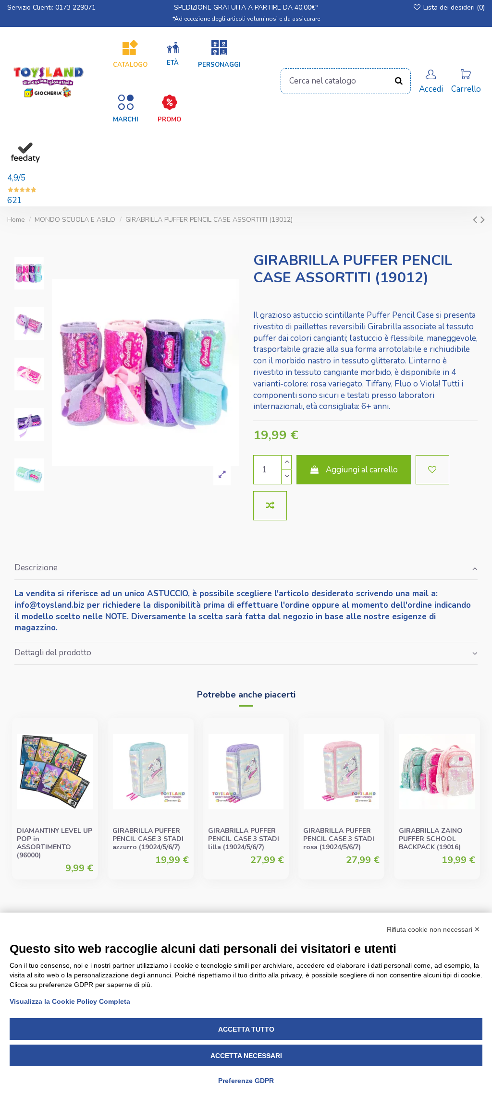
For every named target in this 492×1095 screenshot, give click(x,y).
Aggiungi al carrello (362, 469)
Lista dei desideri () (453, 7)
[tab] (246, 568)
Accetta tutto (246, 1029)
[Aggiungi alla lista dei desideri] (432, 470)
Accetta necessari (246, 1055)
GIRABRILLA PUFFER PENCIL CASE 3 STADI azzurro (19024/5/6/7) (148, 839)
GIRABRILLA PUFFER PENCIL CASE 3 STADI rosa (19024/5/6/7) (338, 839)
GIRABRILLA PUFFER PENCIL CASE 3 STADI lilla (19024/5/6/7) (243, 839)
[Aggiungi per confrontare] (270, 506)
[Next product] (482, 219)
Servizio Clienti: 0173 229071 (51, 7)
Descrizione (36, 567)
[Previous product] (476, 219)
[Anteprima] (85, 775)
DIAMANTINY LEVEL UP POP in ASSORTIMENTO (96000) (54, 842)
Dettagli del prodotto (52, 652)
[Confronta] (85, 757)
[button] (172, 54)
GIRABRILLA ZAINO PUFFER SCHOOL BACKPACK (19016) (431, 839)
